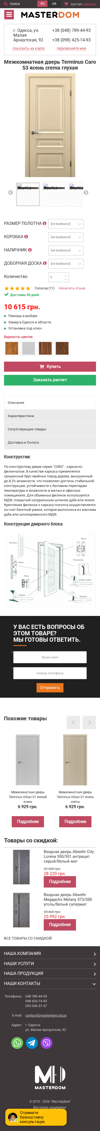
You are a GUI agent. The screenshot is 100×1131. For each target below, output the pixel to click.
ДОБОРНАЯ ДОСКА (23, 263)
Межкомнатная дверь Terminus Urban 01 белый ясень (28, 797)
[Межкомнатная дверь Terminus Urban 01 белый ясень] (27, 760)
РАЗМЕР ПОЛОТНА (23, 223)
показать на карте (29, 48)
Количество (15, 276)
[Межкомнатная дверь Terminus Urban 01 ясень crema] (75, 760)
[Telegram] (32, 1043)
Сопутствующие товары (27, 429)
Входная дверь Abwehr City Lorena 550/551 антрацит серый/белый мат (69, 856)
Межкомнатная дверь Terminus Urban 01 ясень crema (75, 797)
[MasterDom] (50, 14)
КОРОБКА (14, 236)
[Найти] (5, 3)
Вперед (86, 192)
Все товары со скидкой (28, 938)
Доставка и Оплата (23, 442)
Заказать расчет (50, 379)
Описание (16, 403)
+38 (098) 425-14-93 (71, 39)
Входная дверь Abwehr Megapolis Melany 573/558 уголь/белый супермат (68, 899)
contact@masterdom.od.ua (45, 1015)
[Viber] (47, 1043)
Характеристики (21, 416)
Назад (12, 192)
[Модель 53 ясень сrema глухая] (28, 194)
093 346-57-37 (36, 1006)
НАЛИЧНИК (16, 249)
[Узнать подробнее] (44, 223)
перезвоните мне (71, 48)
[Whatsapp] (17, 1043)
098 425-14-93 (36, 1001)
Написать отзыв (72, 288)
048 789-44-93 (36, 996)
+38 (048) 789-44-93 (71, 30)
